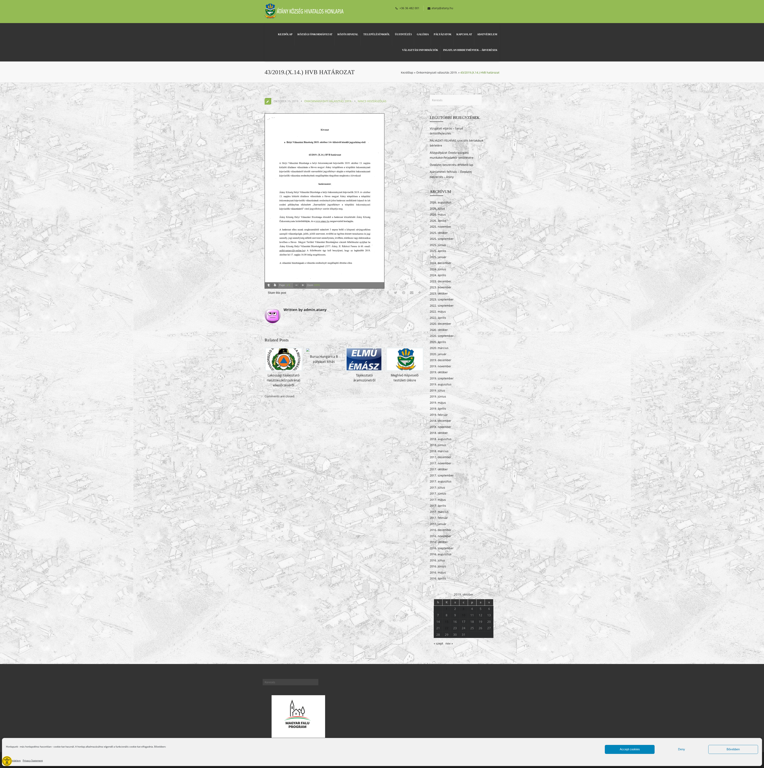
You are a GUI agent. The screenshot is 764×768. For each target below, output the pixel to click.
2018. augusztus (440, 439)
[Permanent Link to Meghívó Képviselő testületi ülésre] (405, 370)
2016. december (440, 530)
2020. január (438, 354)
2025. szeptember (442, 239)
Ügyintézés (403, 34)
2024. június (438, 269)
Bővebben (733, 749)
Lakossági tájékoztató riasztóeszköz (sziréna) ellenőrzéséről (283, 380)
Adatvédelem (13, 760)
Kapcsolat (464, 34)
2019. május (438, 402)
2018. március (439, 451)
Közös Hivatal (347, 34)
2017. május (438, 500)
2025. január (438, 257)
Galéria (423, 34)
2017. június (438, 493)
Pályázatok (442, 34)
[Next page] (275, 285)
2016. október (439, 542)
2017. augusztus (440, 481)
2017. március (439, 512)
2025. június (438, 245)
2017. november (440, 463)
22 (446, 628)
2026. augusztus (440, 202)
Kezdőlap (285, 34)
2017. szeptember (442, 475)
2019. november (440, 366)
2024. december (440, 263)
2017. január (438, 524)
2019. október (439, 372)
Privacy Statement (33, 760)
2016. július (437, 560)
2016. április (438, 578)
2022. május (438, 311)
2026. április (438, 221)
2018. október (439, 433)
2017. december (440, 457)
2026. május (438, 214)
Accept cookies (630, 749)
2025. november (440, 226)
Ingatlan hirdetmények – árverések (470, 50)
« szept (438, 643)
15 (446, 622)
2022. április (438, 318)
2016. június (438, 566)
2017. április (438, 505)
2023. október (439, 293)
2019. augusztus (440, 384)
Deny (681, 749)
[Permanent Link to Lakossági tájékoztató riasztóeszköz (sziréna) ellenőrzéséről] (284, 370)
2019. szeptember (442, 378)
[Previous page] (269, 285)
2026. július (437, 208)
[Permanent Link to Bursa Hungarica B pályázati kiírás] (308, 352)
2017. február (439, 518)
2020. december (440, 324)
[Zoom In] (303, 285)
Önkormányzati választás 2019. (436, 72)
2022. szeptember (442, 305)
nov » (449, 643)
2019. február (439, 415)
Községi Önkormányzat (314, 34)
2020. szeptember (442, 336)
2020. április (438, 342)
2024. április (438, 275)
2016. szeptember (442, 548)
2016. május (438, 572)
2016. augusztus (440, 554)
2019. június (438, 396)
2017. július (437, 487)
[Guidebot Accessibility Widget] (7, 761)
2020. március (439, 348)
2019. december (440, 360)
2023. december (440, 281)
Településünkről (376, 34)
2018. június (438, 445)
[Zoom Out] (296, 285)
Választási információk (420, 50)
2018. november (440, 427)
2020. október (439, 330)
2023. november (440, 287)
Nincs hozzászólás (372, 101)
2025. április (438, 251)
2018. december (440, 421)
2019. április (438, 408)
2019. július (437, 390)
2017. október (439, 469)
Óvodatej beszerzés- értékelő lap (451, 165)
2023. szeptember (442, 299)
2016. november (440, 536)
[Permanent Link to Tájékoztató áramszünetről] (364, 370)
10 (463, 615)
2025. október (439, 233)
